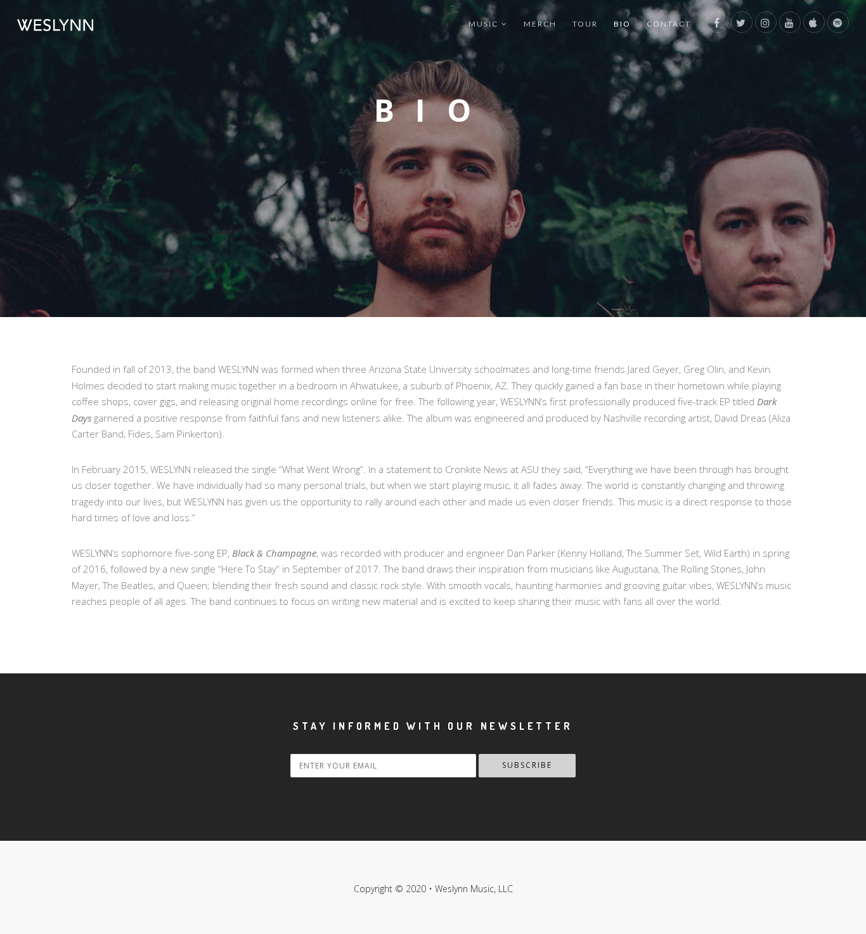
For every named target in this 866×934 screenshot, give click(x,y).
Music (483, 24)
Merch (540, 24)
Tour (585, 24)
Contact (669, 24)
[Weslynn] (55, 24)
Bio (622, 24)
